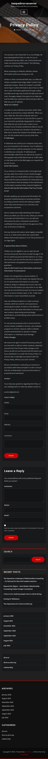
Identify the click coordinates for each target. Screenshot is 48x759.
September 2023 (10, 636)
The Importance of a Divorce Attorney (18, 604)
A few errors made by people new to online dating (22, 594)
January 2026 (8, 616)
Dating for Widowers (11, 599)
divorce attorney (10, 662)
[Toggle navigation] (24, 11)
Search (8, 551)
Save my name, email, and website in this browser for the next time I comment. (24, 529)
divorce (6, 657)
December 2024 (9, 626)
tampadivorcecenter (24, 3)
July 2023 (7, 645)
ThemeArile (24, 754)
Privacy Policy (29, 30)
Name (7, 505)
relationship (8, 667)
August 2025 (8, 621)
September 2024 (10, 631)
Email (7, 515)
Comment (8, 486)
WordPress (28, 752)
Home (18, 30)
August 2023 (8, 640)
